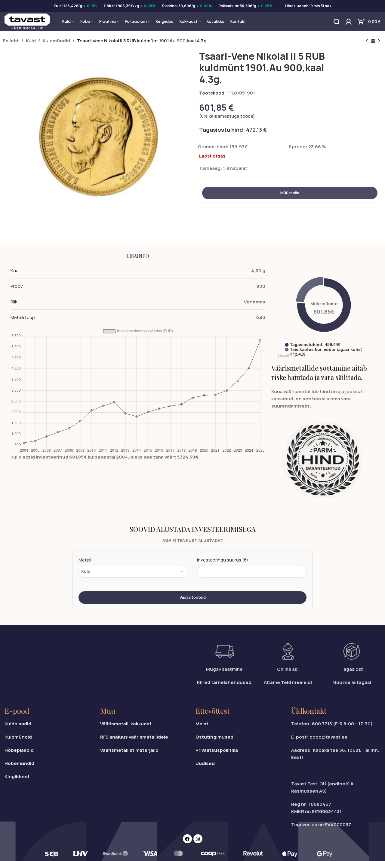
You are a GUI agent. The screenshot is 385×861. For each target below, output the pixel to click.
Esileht (11, 41)
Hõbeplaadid (19, 750)
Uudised (205, 763)
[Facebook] (187, 838)
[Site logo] (27, 21)
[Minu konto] (349, 22)
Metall (85, 560)
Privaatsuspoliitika (217, 750)
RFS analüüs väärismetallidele (134, 737)
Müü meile (289, 192)
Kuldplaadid (18, 724)
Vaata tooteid (193, 597)
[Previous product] (367, 41)
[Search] (337, 22)
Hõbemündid (19, 763)
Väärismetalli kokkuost (126, 724)
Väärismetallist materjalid (129, 750)
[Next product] (379, 41)
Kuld (31, 41)
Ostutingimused (214, 737)
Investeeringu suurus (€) (222, 560)
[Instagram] (197, 838)
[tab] (137, 256)
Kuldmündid (56, 41)
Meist (202, 724)
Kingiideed (17, 776)
